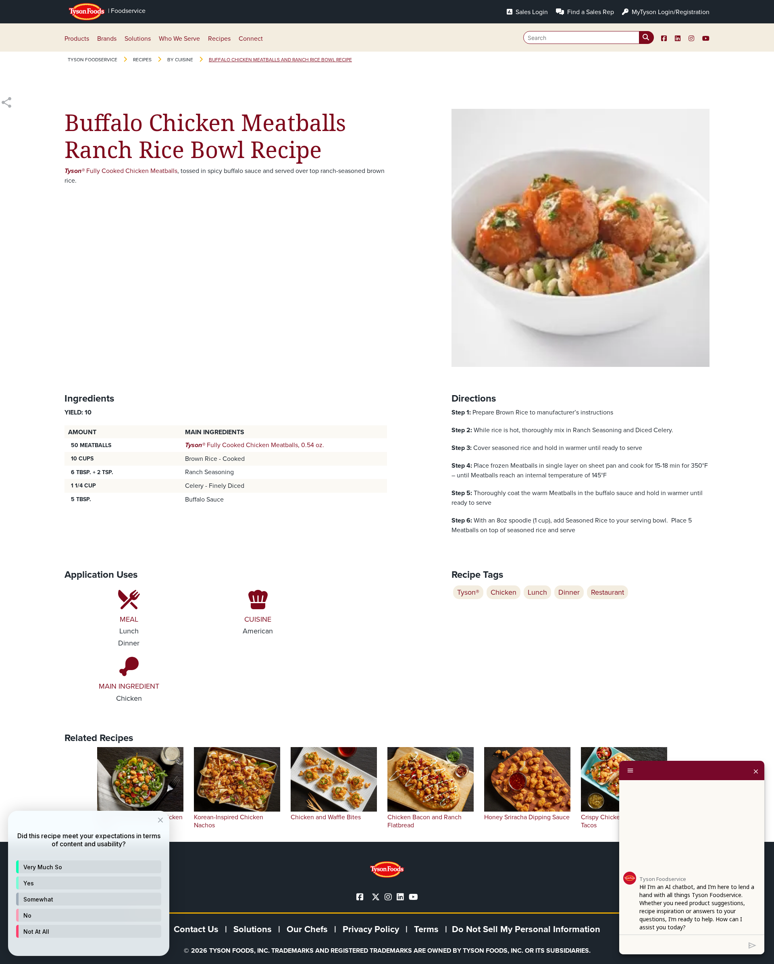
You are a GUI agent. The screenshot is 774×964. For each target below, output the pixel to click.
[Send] (752, 944)
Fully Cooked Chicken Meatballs (120, 170)
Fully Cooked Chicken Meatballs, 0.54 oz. (254, 445)
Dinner (569, 592)
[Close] (755, 770)
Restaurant (607, 592)
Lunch (537, 592)
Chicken (503, 592)
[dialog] (88, 883)
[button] (88, 866)
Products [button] (76, 38)
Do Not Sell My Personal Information (526, 929)
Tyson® (468, 592)
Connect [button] (251, 38)
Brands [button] (107, 38)
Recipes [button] (219, 38)
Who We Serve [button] (179, 38)
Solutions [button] (138, 38)
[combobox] (588, 37)
